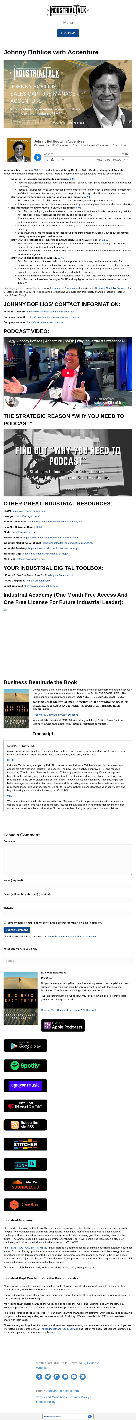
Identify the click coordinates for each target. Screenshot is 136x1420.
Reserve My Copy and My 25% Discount (55, 714)
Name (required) (13, 880)
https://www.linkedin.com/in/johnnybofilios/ (50, 311)
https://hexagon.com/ (27, 516)
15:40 (61, 257)
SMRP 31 (39, 170)
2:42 (88, 196)
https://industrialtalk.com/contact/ (60, 1328)
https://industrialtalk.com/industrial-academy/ (53, 548)
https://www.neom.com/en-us (28, 510)
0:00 (72, 178)
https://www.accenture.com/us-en (45, 322)
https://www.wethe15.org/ (30, 558)
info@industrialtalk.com (62, 1391)
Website (8, 908)
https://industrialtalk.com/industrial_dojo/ (45, 553)
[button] (68, 33)
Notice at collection (52, 1416)
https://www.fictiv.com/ (24, 532)
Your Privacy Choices (74, 1416)
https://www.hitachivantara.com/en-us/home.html (50, 537)
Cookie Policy (45, 1402)
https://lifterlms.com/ (61, 575)
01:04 (10, 795)
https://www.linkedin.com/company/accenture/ (53, 317)
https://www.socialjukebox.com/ (41, 585)
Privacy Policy (79, 1397)
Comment (9, 841)
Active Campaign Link (38, 580)
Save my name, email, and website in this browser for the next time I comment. (54, 922)
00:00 (10, 760)
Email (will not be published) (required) (27, 894)
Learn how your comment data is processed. (73, 936)
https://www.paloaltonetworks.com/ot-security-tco (55, 521)
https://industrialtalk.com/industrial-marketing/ (67, 542)
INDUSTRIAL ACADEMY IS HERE (27, 1247)
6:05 (78, 207)
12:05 (105, 239)
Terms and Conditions (51, 1397)
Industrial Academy (64, 288)
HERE (39, 527)
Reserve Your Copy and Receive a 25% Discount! (69, 1010)
